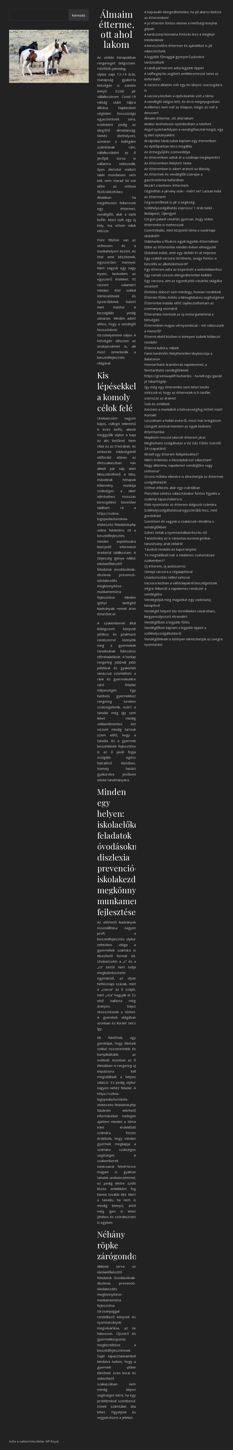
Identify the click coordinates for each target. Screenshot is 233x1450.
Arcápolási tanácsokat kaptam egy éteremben (180, 140)
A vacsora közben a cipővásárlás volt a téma (178, 96)
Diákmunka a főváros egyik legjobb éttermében (181, 241)
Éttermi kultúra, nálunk (161, 348)
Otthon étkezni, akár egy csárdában (172, 487)
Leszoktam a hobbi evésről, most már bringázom (182, 420)
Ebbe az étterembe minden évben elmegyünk (180, 247)
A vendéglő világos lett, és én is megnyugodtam (182, 101)
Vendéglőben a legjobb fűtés (167, 622)
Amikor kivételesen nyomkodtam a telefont (177, 124)
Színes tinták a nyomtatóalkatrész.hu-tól (175, 532)
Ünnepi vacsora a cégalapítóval (168, 571)
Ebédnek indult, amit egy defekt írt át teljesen (180, 252)
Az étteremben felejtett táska (167, 163)
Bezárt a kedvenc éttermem (166, 185)
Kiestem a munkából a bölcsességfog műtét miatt (183, 409)
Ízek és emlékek (157, 404)
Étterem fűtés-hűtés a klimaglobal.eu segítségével (184, 297)
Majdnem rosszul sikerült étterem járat (175, 437)
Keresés (78, 15)
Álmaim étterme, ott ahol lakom (168, 118)
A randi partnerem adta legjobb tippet (174, 68)
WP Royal (52, 1441)
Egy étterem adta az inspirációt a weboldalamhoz (183, 269)
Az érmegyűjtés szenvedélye (167, 152)
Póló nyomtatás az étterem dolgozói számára (180, 504)
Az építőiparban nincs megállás (168, 146)
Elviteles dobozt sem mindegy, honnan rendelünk (182, 292)
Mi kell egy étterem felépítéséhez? (171, 454)
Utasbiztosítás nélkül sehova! (167, 577)
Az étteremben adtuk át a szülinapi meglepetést (182, 157)
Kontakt (150, 415)
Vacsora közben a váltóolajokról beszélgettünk (180, 583)
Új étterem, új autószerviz (165, 566)
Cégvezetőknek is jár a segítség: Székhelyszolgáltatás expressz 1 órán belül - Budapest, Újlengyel (179, 208)
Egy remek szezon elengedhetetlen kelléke (178, 275)
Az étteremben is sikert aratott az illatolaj (177, 168)
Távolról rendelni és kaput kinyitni (170, 549)
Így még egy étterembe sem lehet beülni (176, 387)
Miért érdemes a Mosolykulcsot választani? (178, 460)
